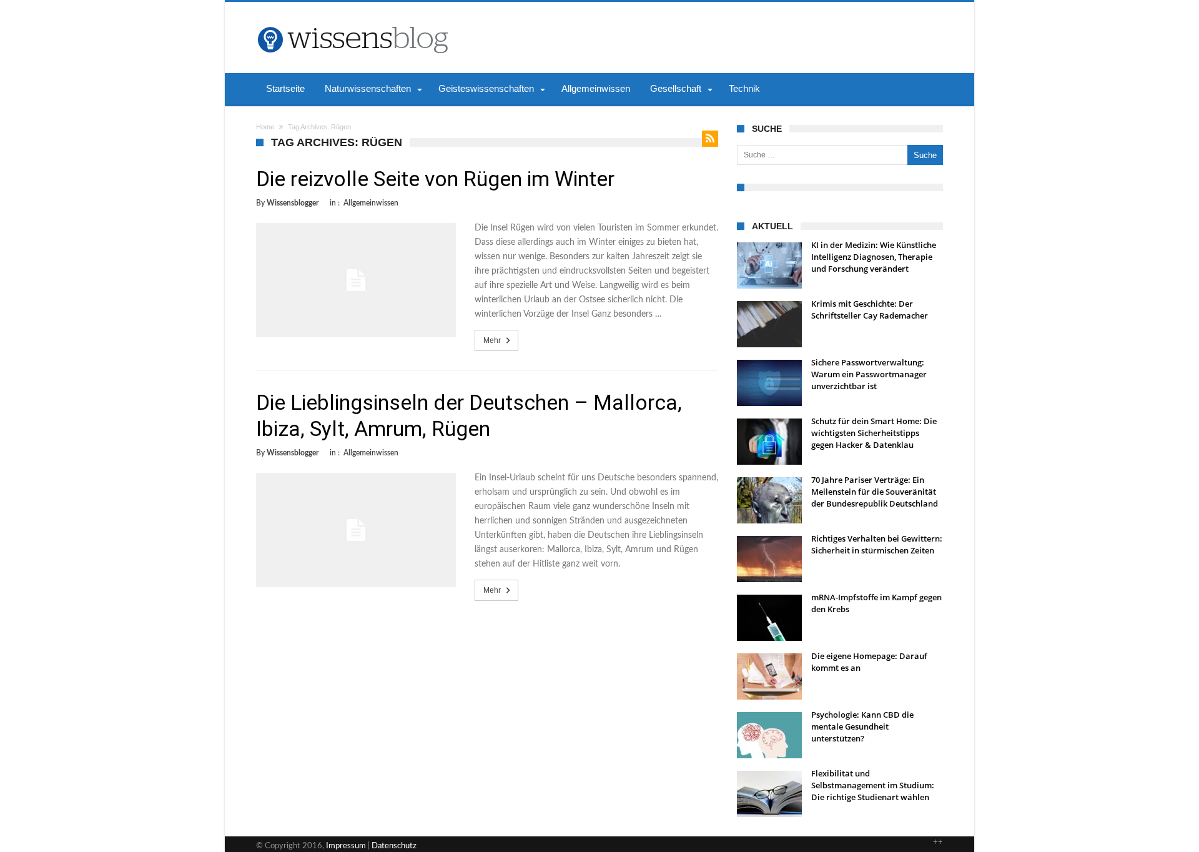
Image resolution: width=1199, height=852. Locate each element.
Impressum (346, 846)
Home (265, 127)
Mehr (492, 340)
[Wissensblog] (352, 20)
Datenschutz (394, 846)
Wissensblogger (292, 203)
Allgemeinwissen (370, 203)
